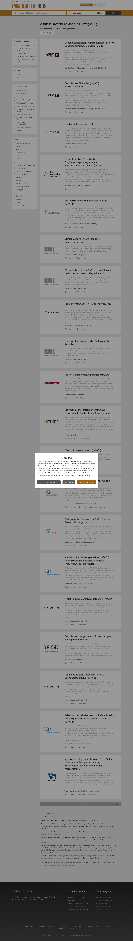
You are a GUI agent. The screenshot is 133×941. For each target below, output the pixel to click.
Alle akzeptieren (86, 482)
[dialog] (66, 470)
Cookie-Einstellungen (49, 482)
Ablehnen (69, 482)
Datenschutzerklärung (83, 475)
